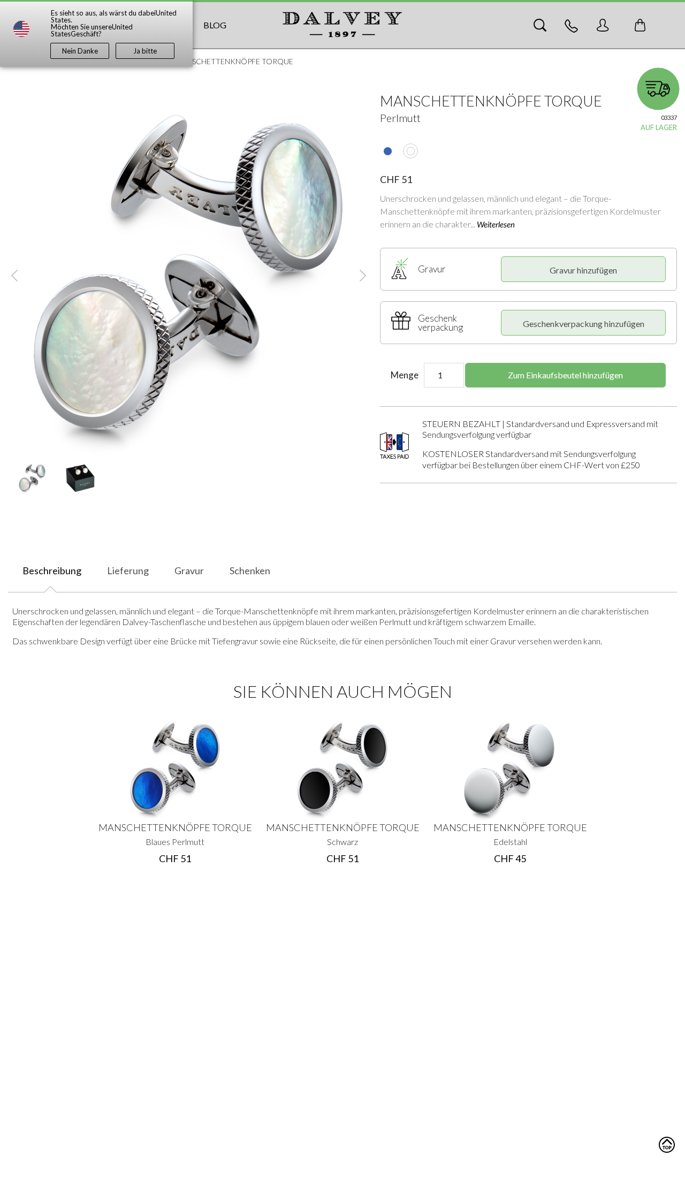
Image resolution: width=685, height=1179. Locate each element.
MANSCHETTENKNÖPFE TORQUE (175, 827)
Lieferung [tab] (128, 570)
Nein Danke (80, 51)
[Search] (540, 25)
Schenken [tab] (250, 570)
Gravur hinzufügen (583, 270)
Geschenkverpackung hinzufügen (583, 323)
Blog (214, 25)
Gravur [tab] (189, 570)
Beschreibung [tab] (51, 570)
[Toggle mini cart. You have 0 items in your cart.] (640, 25)
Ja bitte (145, 51)
